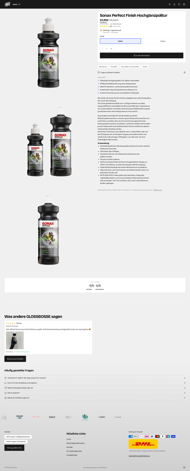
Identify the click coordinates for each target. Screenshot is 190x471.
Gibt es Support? (14, 393)
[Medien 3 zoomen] (48, 230)
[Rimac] (119, 417)
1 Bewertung (116, 26)
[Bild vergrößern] (15, 340)
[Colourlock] (152, 417)
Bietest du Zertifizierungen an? (18, 398)
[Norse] (37, 417)
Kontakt (70, 447)
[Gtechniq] (21, 417)
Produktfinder (72, 455)
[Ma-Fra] (168, 417)
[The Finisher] (136, 417)
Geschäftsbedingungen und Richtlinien (95, 467)
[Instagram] (184, 467)
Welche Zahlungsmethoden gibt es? (20, 388)
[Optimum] (54, 417)
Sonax (145, 67)
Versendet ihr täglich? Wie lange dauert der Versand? (27, 378)
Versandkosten (117, 24)
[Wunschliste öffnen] (179, 4)
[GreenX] (70, 417)
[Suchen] (169, 4)
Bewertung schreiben (15, 359)
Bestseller (103, 67)
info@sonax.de (157, 190)
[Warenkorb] (184, 4)
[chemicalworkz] (103, 417)
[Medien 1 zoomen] (48, 53)
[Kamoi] (86, 417)
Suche (69, 439)
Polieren (114, 67)
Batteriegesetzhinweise (75, 443)
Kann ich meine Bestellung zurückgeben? (22, 383)
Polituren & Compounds (130, 67)
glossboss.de (13, 467)
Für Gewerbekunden (74, 451)
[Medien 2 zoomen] (48, 141)
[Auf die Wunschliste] (185, 72)
